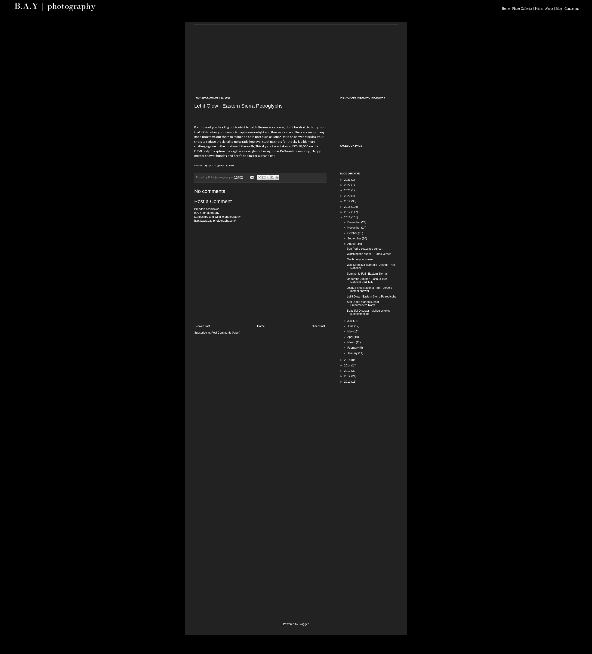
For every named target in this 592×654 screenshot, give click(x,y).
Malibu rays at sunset (360, 259)
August (352, 243)
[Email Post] (252, 177)
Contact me (571, 8)
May (350, 331)
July (350, 320)
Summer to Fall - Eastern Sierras (367, 273)
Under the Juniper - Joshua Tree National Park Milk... (367, 280)
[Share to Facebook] (272, 177)
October (352, 233)
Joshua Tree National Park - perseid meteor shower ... (369, 289)
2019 (347, 201)
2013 (347, 370)
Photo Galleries (522, 8)
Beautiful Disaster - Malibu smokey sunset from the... (368, 312)
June (350, 326)
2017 (347, 212)
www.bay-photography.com (214, 165)
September (354, 238)
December (354, 222)
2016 (347, 217)
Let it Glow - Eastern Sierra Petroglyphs (371, 296)
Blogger (303, 624)
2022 (347, 185)
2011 (347, 381)
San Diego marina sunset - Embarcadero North (363, 303)
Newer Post (202, 326)
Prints (539, 8)
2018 (347, 206)
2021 (347, 190)
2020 (347, 196)
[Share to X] (268, 177)
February (353, 347)
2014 (347, 365)
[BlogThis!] (264, 177)
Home (506, 8)
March (351, 342)
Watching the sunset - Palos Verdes (369, 254)
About (549, 8)
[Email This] (259, 177)
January (352, 353)
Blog (559, 8)
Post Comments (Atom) (225, 332)
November (354, 227)
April (350, 337)
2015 (347, 360)
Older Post (318, 326)
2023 (347, 179)
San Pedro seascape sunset (364, 248)
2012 (347, 376)
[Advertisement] (296, 57)
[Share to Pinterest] (277, 177)
